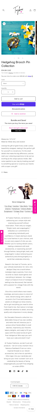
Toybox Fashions (17, 399)
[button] (3, 10)
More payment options (18, 108)
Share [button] (5, 172)
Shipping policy (25, 404)
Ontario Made (26, 209)
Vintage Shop (18, 211)
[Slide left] (14, 58)
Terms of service (14, 404)
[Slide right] (23, 58)
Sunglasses (8, 211)
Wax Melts (24, 206)
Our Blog (8, 206)
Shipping (11, 72)
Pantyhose (16, 209)
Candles (16, 206)
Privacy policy (26, 402)
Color (3, 79)
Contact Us (29, 211)
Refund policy (17, 402)
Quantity (4, 88)
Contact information (19, 407)
